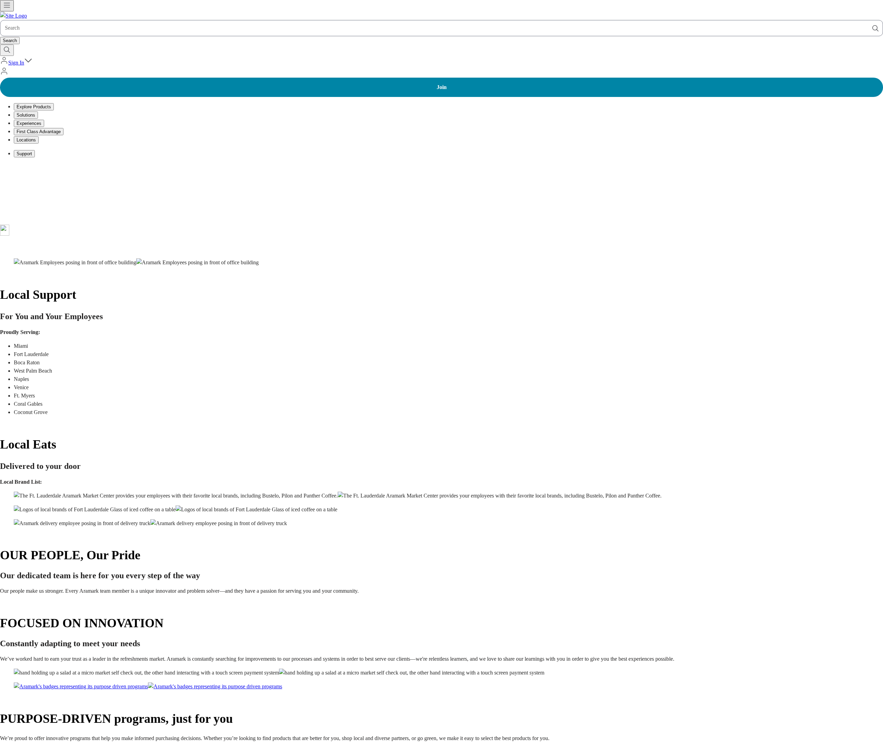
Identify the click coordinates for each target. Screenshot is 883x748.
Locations (26, 139)
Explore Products (34, 106)
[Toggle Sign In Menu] (28, 63)
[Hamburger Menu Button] (7, 5)
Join (442, 87)
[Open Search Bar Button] (7, 50)
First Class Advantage (39, 131)
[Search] (875, 28)
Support (24, 153)
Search (10, 40)
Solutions (26, 115)
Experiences (29, 123)
